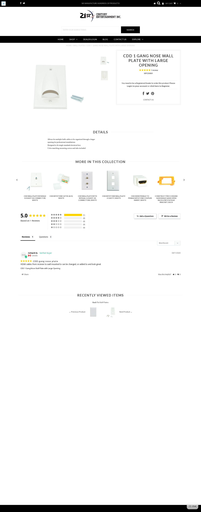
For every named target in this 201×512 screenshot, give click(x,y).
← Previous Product (77, 312)
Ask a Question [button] (147, 216)
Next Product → (125, 312)
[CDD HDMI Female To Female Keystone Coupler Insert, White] (140, 192)
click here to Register (160, 86)
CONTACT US (148, 99)
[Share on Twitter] (147, 94)
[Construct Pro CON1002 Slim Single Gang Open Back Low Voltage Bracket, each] (166, 192)
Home (61, 39)
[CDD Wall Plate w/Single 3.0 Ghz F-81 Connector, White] (35, 192)
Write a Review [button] (171, 216)
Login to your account (137, 86)
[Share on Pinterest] (152, 94)
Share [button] (26, 274)
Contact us (120, 39)
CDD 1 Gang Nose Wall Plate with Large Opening (40, 268)
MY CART (172, 3)
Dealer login (90, 39)
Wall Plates (79, 45)
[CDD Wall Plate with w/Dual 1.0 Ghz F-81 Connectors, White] (87, 192)
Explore (136, 39)
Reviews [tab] (26, 236)
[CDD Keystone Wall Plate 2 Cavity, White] (113, 192)
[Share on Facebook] (143, 94)
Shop (72, 39)
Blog (105, 39)
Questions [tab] (43, 236)
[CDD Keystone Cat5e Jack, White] (61, 192)
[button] (174, 274)
